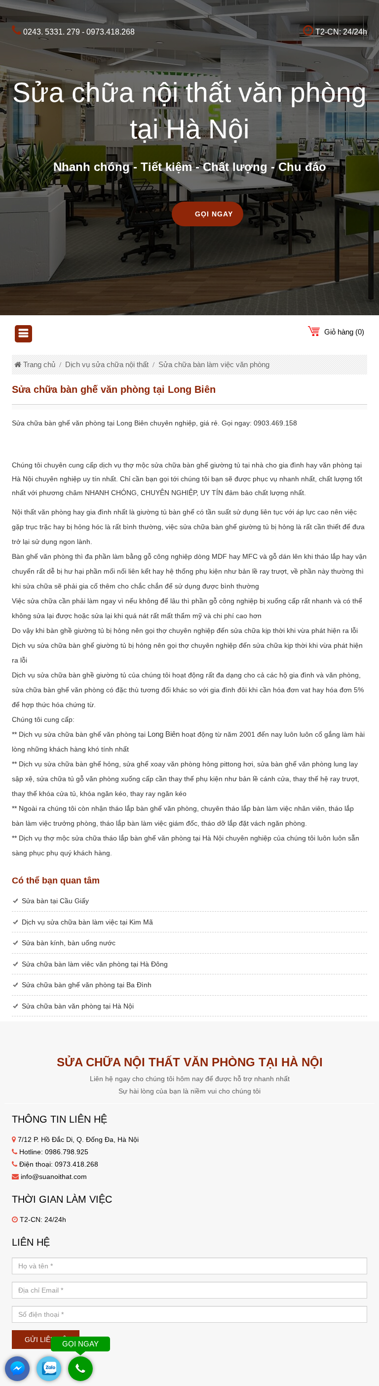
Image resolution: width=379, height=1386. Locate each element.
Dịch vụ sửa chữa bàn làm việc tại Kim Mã (87, 922)
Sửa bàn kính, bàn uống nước (68, 943)
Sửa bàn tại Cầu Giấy (55, 901)
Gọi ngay (214, 214)
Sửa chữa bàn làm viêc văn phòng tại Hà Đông (95, 964)
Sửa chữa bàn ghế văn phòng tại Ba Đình (87, 985)
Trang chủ (38, 364)
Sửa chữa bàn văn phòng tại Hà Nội (78, 1006)
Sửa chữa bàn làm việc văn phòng (213, 364)
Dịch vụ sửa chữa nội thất (107, 364)
